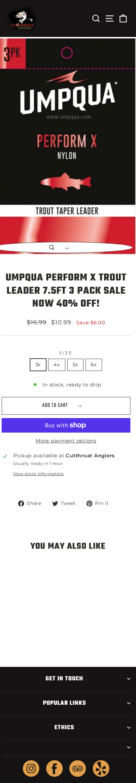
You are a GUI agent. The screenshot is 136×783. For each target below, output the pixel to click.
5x (75, 365)
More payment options (66, 441)
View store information (38, 474)
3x (38, 365)
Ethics (64, 727)
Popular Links (64, 703)
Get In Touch (64, 678)
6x (94, 365)
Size (66, 353)
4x (56, 365)
